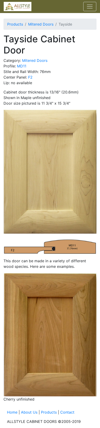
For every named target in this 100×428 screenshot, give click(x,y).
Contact (67, 412)
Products (15, 24)
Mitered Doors (40, 24)
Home (12, 412)
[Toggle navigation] (89, 6)
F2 (30, 77)
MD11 (21, 66)
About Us (29, 412)
